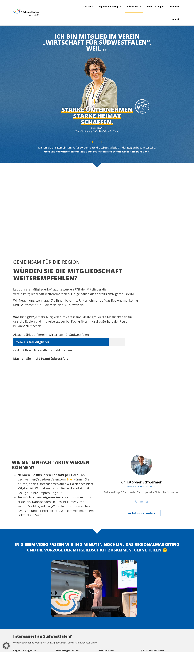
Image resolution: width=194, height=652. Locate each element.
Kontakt (176, 19)
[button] (87, 142)
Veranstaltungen (155, 6)
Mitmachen (132, 6)
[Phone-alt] (136, 501)
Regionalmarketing (108, 6)
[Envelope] (141, 501)
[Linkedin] (146, 501)
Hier (70, 479)
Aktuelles (174, 6)
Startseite (88, 6)
